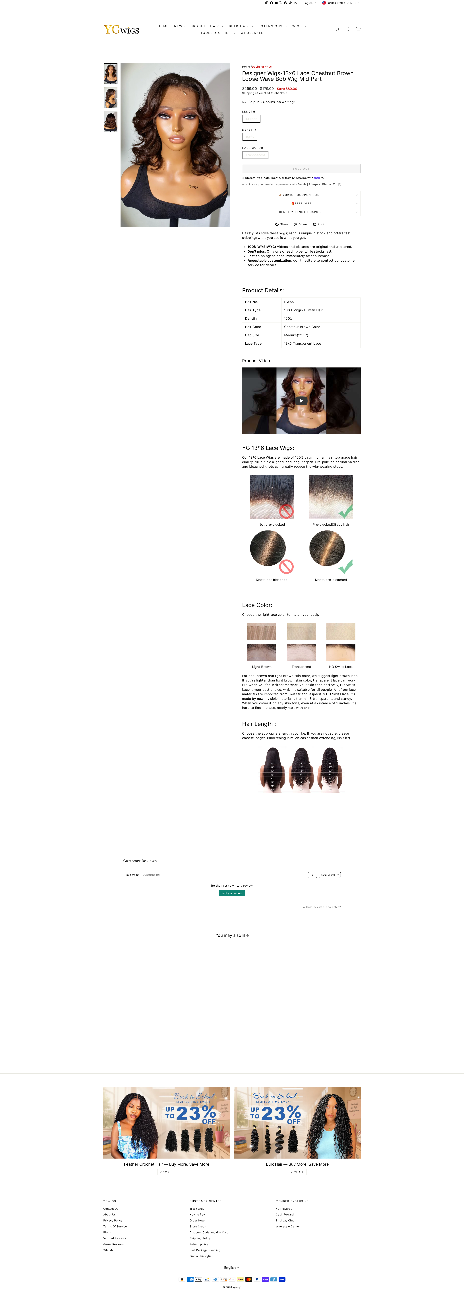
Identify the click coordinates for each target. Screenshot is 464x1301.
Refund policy (199, 1244)
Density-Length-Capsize (301, 211)
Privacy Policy (112, 1220)
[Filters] (312, 875)
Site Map (109, 1250)
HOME (163, 26)
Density (249, 129)
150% (250, 137)
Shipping (248, 93)
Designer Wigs (262, 66)
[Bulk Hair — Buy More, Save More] (297, 1122)
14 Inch (251, 119)
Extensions (271, 26)
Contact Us (110, 1208)
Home (246, 66)
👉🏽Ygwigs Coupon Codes (301, 194)
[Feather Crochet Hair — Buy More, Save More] (166, 1122)
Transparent (255, 155)
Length (248, 111)
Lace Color (252, 147)
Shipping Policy (200, 1238)
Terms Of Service (115, 1226)
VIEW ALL (166, 1172)
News (179, 26)
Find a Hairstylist (201, 1256)
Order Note (197, 1220)
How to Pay (197, 1214)
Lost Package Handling (205, 1250)
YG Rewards (284, 1208)
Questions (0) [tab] (151, 874)
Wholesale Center (288, 1226)
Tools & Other (216, 33)
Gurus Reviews (113, 1244)
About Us (109, 1214)
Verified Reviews (114, 1238)
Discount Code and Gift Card (209, 1232)
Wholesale (252, 33)
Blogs (107, 1232)
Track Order (198, 1208)
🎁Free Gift (301, 203)
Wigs (298, 26)
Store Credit (198, 1226)
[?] (339, 184)
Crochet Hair (205, 26)
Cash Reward (285, 1214)
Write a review (232, 893)
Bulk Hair (240, 26)
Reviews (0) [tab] (132, 874)
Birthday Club (285, 1220)
